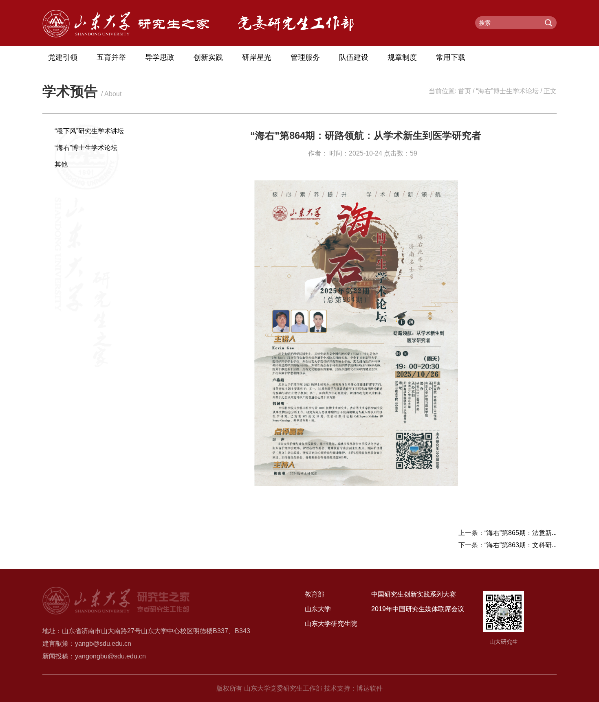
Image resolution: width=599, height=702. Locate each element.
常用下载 (450, 57)
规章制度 (402, 57)
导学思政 (159, 57)
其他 (61, 164)
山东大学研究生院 (331, 623)
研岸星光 (256, 57)
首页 (464, 91)
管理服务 (305, 57)
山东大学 (318, 608)
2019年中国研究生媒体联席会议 (417, 608)
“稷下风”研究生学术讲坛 (89, 130)
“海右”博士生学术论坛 (507, 91)
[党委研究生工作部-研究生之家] (125, 35)
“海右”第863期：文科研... (520, 545)
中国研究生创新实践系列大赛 (413, 594)
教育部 (314, 594)
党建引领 (62, 57)
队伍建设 (353, 57)
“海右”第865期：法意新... (520, 532)
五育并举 (111, 57)
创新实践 (208, 57)
